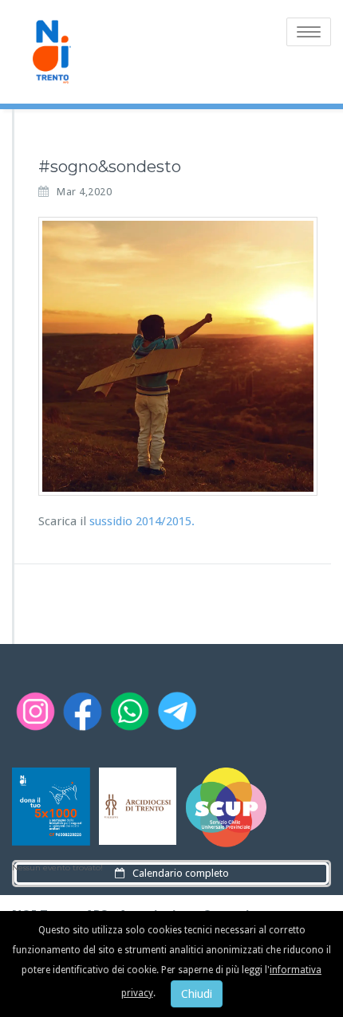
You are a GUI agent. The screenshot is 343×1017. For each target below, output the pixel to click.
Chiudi (196, 994)
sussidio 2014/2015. (142, 521)
